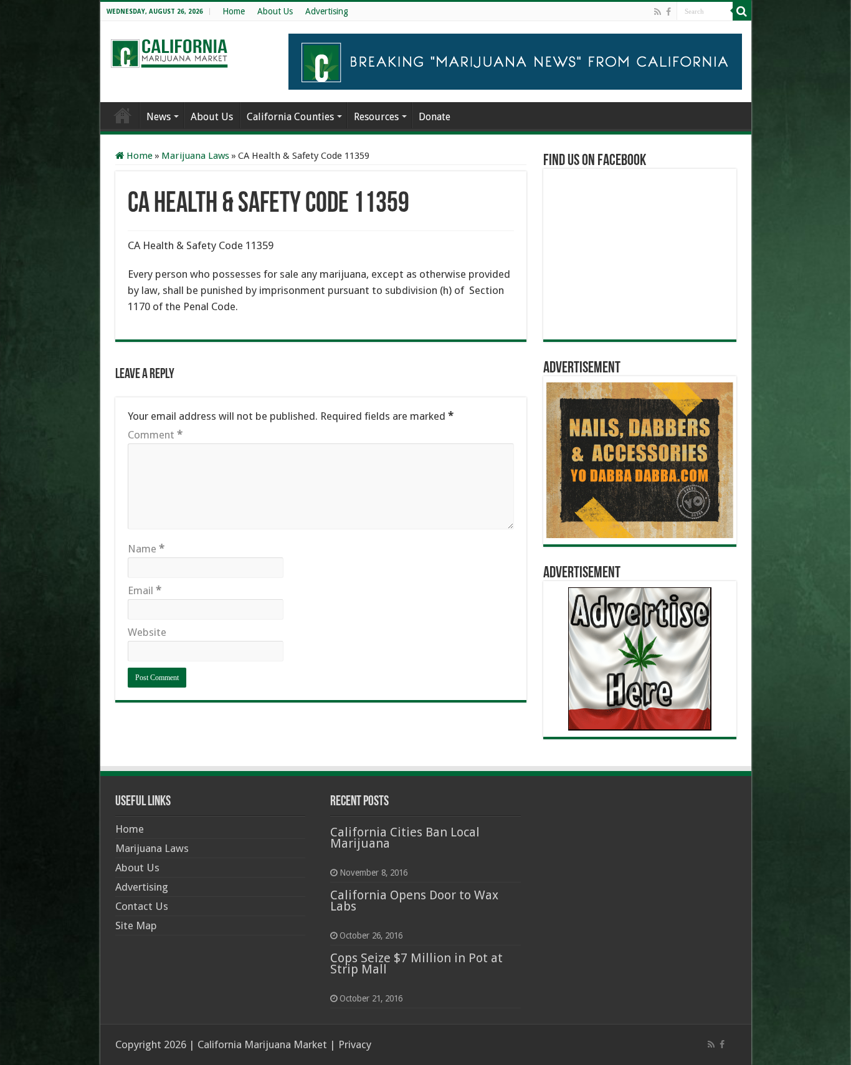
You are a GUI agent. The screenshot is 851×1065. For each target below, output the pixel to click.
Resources (376, 117)
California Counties (290, 117)
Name (146, 548)
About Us (275, 11)
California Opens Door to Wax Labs (414, 901)
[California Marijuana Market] (169, 50)
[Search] (742, 11)
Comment (155, 434)
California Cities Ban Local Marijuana (405, 838)
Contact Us (141, 906)
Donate (434, 117)
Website (147, 632)
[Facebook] (668, 11)
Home (233, 11)
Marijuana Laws (195, 155)
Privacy (354, 1044)
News (158, 117)
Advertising (326, 11)
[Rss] (657, 11)
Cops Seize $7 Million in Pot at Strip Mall (416, 963)
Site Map (136, 925)
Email (144, 590)
